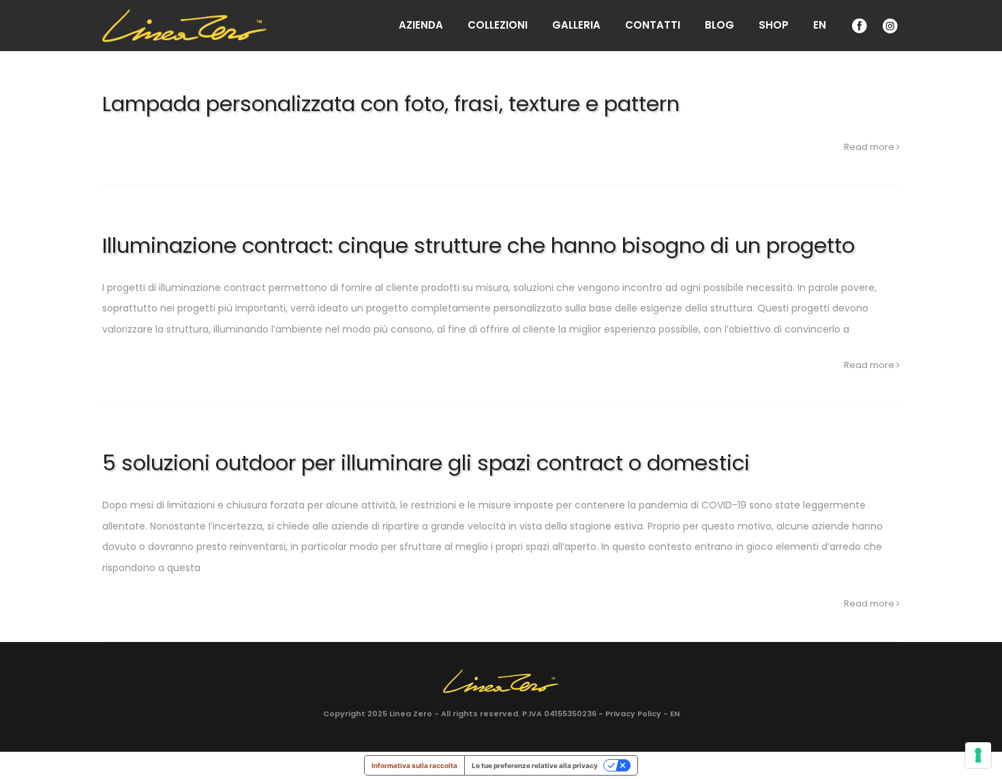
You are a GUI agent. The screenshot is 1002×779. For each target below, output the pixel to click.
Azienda (421, 25)
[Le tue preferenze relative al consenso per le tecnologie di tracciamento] (978, 755)
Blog (719, 25)
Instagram (889, 25)
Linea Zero (410, 713)
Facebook (858, 25)
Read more (870, 146)
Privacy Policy (633, 713)
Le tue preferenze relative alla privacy (535, 765)
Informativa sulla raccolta (414, 765)
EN (819, 25)
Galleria (576, 25)
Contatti (652, 25)
